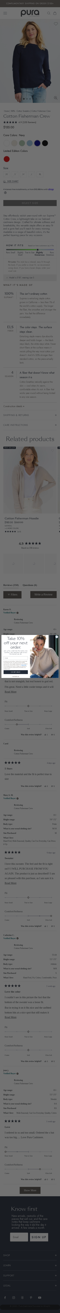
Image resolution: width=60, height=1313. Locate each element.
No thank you (15, 676)
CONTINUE (15, 672)
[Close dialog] (57, 637)
